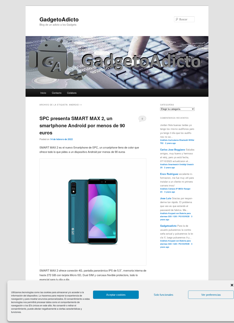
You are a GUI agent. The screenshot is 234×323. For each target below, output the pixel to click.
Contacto (56, 92)
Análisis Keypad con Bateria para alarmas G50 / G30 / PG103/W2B (175, 215)
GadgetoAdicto (59, 19)
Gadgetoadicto (168, 225)
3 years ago (169, 191)
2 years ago (170, 143)
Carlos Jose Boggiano (172, 149)
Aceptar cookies (116, 294)
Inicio (43, 92)
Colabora (71, 92)
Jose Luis (165, 198)
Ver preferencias (211, 294)
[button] (232, 285)
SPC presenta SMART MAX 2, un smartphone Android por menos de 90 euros (82, 125)
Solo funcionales (163, 294)
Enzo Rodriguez (169, 174)
